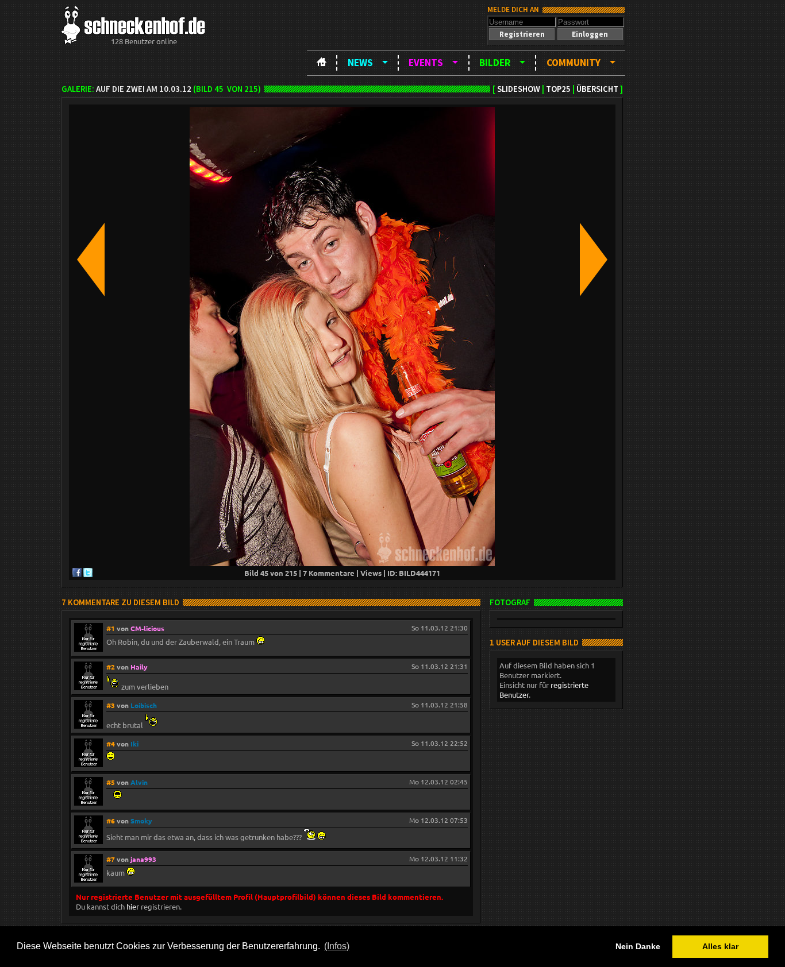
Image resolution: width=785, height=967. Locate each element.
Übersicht (597, 89)
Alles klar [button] (720, 946)
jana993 (143, 859)
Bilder (494, 62)
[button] (522, 34)
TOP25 (558, 89)
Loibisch (143, 705)
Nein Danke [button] (637, 946)
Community (574, 62)
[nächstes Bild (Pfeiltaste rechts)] (593, 260)
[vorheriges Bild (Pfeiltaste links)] (91, 260)
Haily (139, 666)
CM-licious (147, 628)
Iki (134, 743)
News (360, 62)
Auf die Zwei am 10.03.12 (143, 89)
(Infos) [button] (336, 946)
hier (132, 906)
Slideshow (518, 89)
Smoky (141, 820)
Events (426, 62)
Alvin (139, 782)
